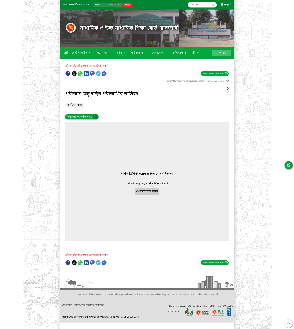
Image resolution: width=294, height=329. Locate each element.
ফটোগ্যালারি (179, 53)
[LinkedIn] (87, 75)
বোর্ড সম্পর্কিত (80, 53)
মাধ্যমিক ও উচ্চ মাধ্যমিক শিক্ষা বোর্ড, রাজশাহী (129, 28)
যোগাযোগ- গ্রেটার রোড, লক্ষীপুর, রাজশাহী (83, 305)
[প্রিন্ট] (227, 89)
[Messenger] (104, 75)
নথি (193, 53)
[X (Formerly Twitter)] (74, 75)
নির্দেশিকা (102, 53)
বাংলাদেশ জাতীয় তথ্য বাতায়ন (76, 4)
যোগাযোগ (158, 53)
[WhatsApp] (81, 75)
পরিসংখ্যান (137, 53)
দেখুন (127, 4)
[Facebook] (68, 75)
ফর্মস (119, 53)
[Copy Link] (98, 75)
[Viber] (92, 73)
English (227, 4)
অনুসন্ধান (213, 4)
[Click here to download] (96, 117)
